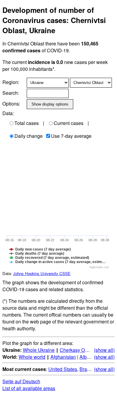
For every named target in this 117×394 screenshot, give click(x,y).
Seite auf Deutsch (21, 381)
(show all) (104, 349)
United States (62, 369)
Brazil (86, 369)
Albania (88, 356)
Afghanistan (63, 356)
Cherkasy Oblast (77, 349)
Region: (10, 82)
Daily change (28, 135)
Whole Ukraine (39, 349)
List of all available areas (28, 388)
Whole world (32, 356)
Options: (11, 103)
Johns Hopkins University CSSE (41, 273)
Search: (10, 92)
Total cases (26, 123)
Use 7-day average (71, 135)
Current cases (68, 123)
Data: (8, 113)
